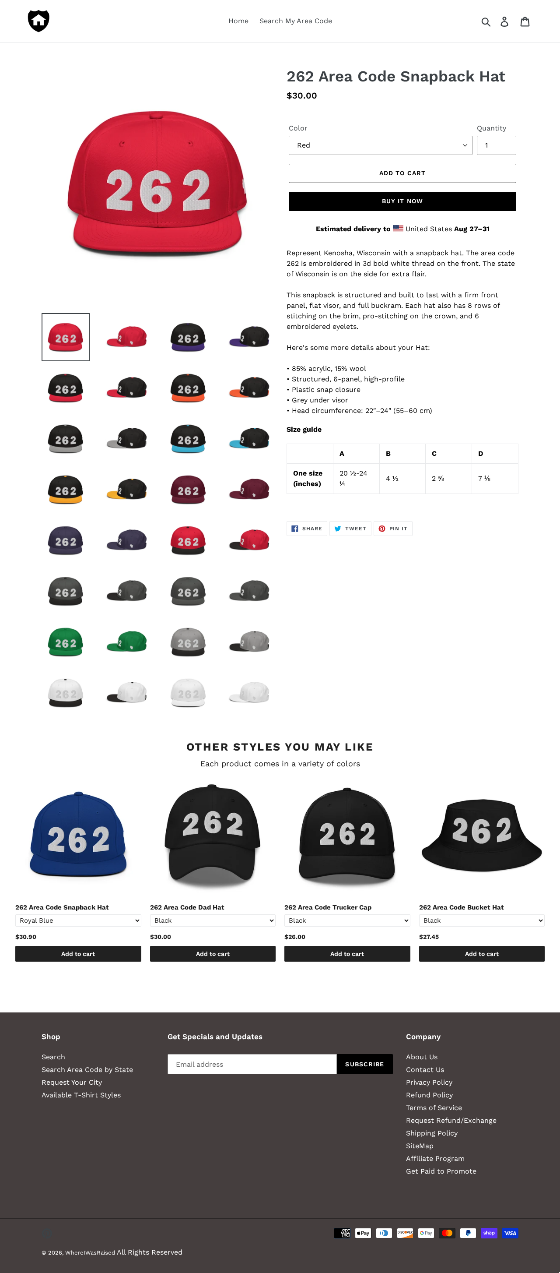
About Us (422, 1057)
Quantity (491, 128)
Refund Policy (429, 1095)
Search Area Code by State (87, 1069)
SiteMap (420, 1146)
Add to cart (78, 953)
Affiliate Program (435, 1158)
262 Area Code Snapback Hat (62, 907)
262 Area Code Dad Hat (187, 907)
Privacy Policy (429, 1082)
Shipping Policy (432, 1133)
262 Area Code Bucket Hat (461, 907)
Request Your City (72, 1082)
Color (298, 128)
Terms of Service (434, 1108)
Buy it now (402, 201)
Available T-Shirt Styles (81, 1095)
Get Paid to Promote (441, 1171)
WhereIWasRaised (90, 1252)
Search (53, 1057)
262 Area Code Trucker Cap (327, 907)
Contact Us (425, 1069)
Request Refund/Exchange (451, 1120)
